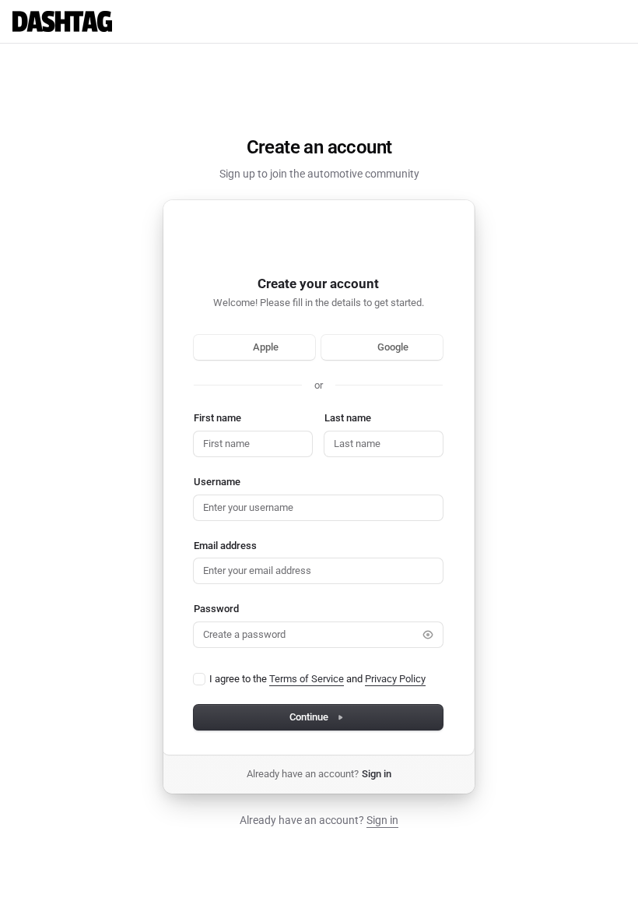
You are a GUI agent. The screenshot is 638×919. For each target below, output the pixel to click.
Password (216, 608)
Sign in (376, 774)
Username (217, 482)
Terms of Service (306, 679)
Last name (347, 418)
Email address (225, 545)
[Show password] (427, 635)
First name (217, 418)
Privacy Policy (395, 679)
